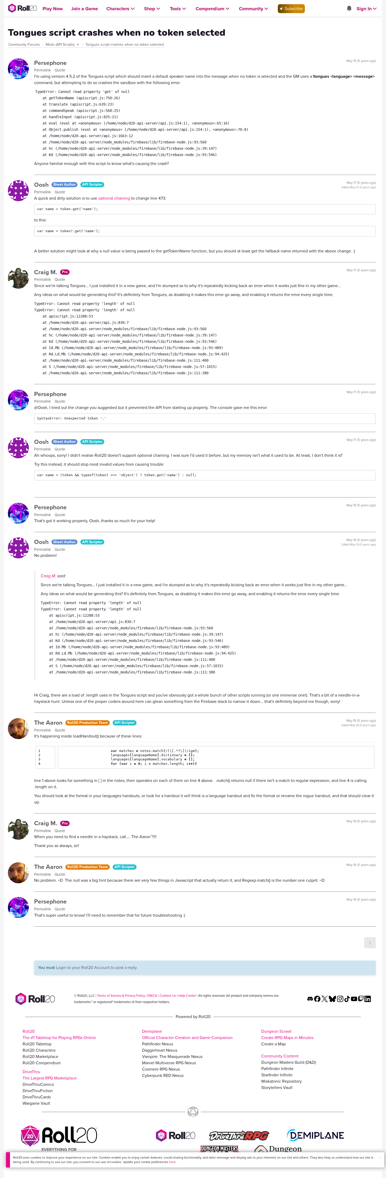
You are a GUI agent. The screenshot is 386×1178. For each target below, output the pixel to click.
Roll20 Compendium (42, 1063)
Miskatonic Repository (281, 1081)
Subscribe (293, 9)
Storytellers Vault (277, 1087)
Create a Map (273, 1044)
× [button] (380, 1158)
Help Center (187, 995)
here (172, 1162)
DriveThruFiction (38, 1091)
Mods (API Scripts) (61, 44)
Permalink (43, 70)
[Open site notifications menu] (348, 8)
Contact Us (168, 995)
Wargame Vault (36, 1103)
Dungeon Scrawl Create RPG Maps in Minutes (287, 1034)
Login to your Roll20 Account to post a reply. (97, 967)
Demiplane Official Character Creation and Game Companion (187, 1034)
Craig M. (46, 272)
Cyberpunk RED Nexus (163, 1075)
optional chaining (114, 198)
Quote (60, 70)
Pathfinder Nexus (157, 1044)
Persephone (50, 62)
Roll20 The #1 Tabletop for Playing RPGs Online (59, 1034)
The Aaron (49, 722)
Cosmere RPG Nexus (161, 1069)
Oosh (42, 184)
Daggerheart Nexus (159, 1050)
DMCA (152, 995)
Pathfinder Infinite (277, 1069)
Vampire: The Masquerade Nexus (172, 1057)
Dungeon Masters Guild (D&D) (288, 1062)
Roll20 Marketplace (40, 1057)
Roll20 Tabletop (37, 1044)
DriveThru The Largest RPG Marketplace (50, 1075)
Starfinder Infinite (277, 1075)
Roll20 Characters (39, 1050)
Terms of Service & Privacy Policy (121, 995)
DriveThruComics (38, 1084)
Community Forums (24, 44)
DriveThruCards (37, 1097)
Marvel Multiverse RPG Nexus (169, 1063)
